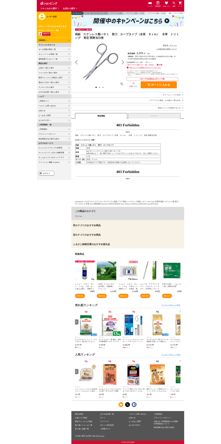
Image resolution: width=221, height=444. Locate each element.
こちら (101, 436)
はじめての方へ (45, 120)
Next (178, 322)
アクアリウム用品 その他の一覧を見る (164, 100)
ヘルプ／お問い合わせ (47, 106)
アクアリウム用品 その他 (135, 13)
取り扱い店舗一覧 (82, 429)
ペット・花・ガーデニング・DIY (96, 13)
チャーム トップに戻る (171, 95)
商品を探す (79, 414)
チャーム (78, 216)
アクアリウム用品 (116, 13)
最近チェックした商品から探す (51, 77)
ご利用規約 (43, 129)
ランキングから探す (46, 87)
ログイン (46, 173)
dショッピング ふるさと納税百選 (51, 152)
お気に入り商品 (81, 418)
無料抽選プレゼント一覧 (48, 59)
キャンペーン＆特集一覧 (48, 54)
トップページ (77, 13)
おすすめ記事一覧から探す (49, 92)
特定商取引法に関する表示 (49, 139)
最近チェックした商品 (83, 421)
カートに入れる (158, 85)
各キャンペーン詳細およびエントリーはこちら (145, 67)
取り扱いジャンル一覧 (83, 425)
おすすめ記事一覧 (107, 414)
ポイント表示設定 (107, 425)
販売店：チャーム (170, 45)
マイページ (104, 421)
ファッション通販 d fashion (49, 162)
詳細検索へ (43, 40)
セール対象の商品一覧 (47, 49)
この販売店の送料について (166, 49)
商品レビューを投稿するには (169, 108)
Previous (77, 322)
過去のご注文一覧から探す (49, 82)
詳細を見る (80, 296)
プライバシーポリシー (47, 134)
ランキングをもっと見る (170, 305)
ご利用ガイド (44, 101)
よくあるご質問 (45, 115)
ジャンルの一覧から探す (48, 73)
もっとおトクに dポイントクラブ (51, 157)
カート (102, 418)
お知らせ (42, 111)
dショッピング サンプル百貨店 (50, 148)
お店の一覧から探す (46, 68)
